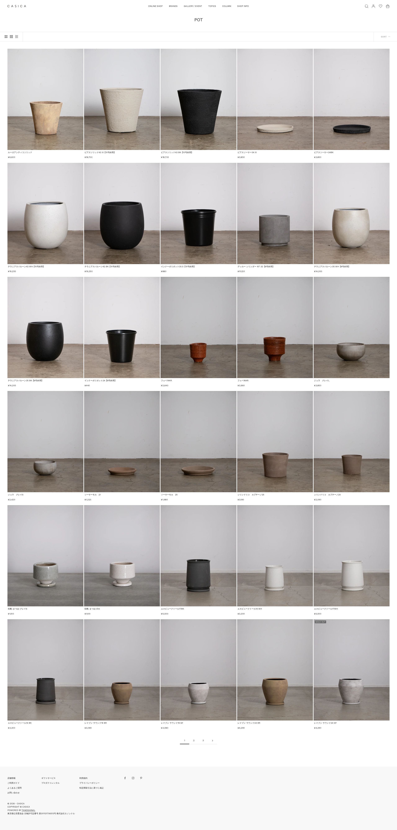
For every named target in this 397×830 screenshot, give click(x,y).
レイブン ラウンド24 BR (249, 723)
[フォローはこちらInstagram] (133, 778)
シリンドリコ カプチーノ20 (327, 494)
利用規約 (83, 778)
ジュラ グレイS (15, 494)
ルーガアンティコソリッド (20, 152)
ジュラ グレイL (321, 380)
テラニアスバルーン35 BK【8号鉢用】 (25, 380)
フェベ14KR (166, 380)
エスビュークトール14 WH (250, 609)
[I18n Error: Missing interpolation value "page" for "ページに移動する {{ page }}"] (212, 740)
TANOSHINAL (28, 810)
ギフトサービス (48, 778)
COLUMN (226, 6)
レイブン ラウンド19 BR (96, 723)
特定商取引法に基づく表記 (91, 788)
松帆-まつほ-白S (92, 609)
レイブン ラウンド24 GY (325, 723)
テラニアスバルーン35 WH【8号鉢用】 (332, 266)
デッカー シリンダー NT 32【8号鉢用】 (256, 266)
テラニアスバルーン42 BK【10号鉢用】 (103, 266)
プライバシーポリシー (89, 783)
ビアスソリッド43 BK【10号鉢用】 (177, 152)
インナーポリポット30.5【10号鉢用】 (178, 266)
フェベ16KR (243, 380)
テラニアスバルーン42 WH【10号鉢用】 (26, 266)
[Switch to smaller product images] (11, 36)
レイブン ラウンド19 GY (172, 723)
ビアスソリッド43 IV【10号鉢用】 (100, 152)
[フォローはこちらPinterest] (141, 778)
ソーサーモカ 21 (93, 494)
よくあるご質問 (14, 788)
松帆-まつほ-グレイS (17, 609)
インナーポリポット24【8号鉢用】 (100, 380)
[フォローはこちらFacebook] (125, 778)
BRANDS (173, 6)
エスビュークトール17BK (172, 609)
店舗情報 (11, 778)
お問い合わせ (13, 793)
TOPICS (212, 6)
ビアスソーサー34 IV (247, 152)
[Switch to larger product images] (6, 36)
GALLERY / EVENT (193, 6)
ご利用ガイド (13, 783)
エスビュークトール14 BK (19, 723)
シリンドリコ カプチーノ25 (251, 494)
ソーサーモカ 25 (169, 494)
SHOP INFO (243, 6)
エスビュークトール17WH (326, 609)
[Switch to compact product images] (16, 36)
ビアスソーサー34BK (323, 152)
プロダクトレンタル (50, 783)
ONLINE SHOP (155, 6)
